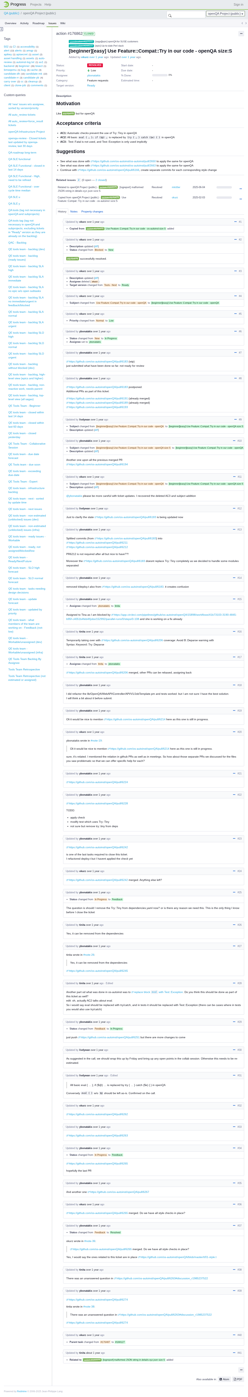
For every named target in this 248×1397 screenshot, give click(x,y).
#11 (240, 476)
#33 (240, 1126)
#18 (240, 685)
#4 (240, 296)
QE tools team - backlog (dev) (26, 249)
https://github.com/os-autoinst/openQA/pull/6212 (98, 547)
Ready (91, 85)
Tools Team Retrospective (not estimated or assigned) (27, 677)
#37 (240, 1225)
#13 (240, 529)
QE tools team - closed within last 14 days (26, 414)
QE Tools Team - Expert (22, 481)
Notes (74, 211)
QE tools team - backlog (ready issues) (23, 257)
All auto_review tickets (21, 114)
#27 (240, 946)
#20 (240, 731)
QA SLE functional (19, 159)
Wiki (62, 23)
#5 (240, 313)
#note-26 (88, 954)
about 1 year (93, 1352)
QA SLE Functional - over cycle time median (23, 188)
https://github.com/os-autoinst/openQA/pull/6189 (98, 402)
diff (96, 246)
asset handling (13, 58)
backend (9, 65)
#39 (240, 1290)
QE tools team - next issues (25, 509)
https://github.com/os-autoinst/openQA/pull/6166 (109, 169)
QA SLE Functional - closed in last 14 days (26, 167)
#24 (240, 871)
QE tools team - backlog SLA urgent (26, 324)
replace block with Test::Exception (158, 992)
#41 (240, 1352)
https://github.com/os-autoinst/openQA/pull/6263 (98, 1135)
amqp (29, 50)
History (62, 211)
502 (6, 46)
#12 (240, 508)
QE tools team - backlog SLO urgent (26, 355)
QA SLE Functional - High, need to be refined (24, 178)
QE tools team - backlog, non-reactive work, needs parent (26, 386)
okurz (85, 57)
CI (14, 46)
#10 (240, 440)
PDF (239, 1379)
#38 (240, 1269)
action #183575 (108, 187)
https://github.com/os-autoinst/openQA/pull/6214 (135, 719)
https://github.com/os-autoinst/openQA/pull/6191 (98, 398)
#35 (240, 1183)
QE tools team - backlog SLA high (26, 268)
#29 (240, 1021)
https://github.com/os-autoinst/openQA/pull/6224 (98, 782)
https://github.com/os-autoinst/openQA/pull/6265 (98, 1163)
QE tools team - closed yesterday (22, 435)
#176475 (68, 113)
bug (23, 69)
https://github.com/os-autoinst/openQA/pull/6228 (98, 803)
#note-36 (89, 1241)
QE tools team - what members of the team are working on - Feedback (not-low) (25, 625)
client (7, 85)
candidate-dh (12, 73)
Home (16, 4)
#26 (240, 924)
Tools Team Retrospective (24, 669)
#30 (240, 1049)
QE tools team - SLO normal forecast (25, 580)
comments (37, 85)
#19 (240, 710)
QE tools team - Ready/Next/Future (20, 559)
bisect (39, 65)
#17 (240, 657)
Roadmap (39, 23)
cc (22, 81)
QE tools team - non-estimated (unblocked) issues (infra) (27, 527)
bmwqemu (10, 69)
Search (169, 14)
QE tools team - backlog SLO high (26, 334)
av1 (41, 62)
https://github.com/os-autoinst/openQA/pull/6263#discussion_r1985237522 (162, 1278)
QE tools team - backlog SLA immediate (26, 278)
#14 (240, 577)
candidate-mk (34, 73)
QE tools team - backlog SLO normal (26, 345)
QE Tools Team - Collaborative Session (27, 445)
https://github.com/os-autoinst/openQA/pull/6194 (98, 464)
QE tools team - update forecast (22, 600)
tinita (82, 631)
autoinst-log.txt (25, 62)
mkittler (176, 187)
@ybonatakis (74, 495)
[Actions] (241, 189)
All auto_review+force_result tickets (25, 123)
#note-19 (96, 740)
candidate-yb (31, 77)
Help (48, 4)
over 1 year (96, 57)
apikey (8, 54)
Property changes (92, 211)
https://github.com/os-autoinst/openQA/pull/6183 (98, 361)
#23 (240, 838)
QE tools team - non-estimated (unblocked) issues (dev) (27, 517)
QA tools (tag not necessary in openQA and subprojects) (26, 212)
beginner (24, 65)
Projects (35, 4)
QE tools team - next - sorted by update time (26, 500)
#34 (240, 1148)
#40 (240, 1335)
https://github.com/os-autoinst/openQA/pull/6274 (98, 1299)
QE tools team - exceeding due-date (24, 473)
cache (34, 69)
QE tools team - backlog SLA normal (26, 313)
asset (35, 54)
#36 (240, 1204)
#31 (240, 1075)
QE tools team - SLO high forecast (24, 569)
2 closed (101, 180)
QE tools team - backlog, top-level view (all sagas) (26, 397)
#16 (240, 631)
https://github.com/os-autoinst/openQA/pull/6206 (133, 640)
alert (6, 50)
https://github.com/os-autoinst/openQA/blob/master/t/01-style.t (178, 1257)
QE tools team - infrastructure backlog (26, 490)
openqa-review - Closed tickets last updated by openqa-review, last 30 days (27, 142)
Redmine (22, 1391)
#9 (240, 419)
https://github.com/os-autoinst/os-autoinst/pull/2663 (124, 165)
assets (30, 58)
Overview (10, 23)
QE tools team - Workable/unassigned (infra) (25, 650)
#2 (240, 239)
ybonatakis (93, 75)
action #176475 (110, 197)
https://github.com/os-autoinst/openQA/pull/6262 (98, 1114)
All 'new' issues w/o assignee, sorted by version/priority (26, 106)
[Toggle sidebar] (1, 29)
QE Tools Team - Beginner (24, 405)
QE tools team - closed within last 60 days (26, 424)
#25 (240, 892)
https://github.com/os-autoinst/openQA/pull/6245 (98, 970)
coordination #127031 (81, 41)
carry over (10, 81)
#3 (240, 271)
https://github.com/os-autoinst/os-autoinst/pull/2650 (124, 161)
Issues (52, 23)
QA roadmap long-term (22, 152)
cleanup (33, 81)
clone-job (20, 85)
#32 (240, 1105)
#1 (240, 221)
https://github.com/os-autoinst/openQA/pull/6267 (119, 1191)
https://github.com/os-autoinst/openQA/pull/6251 (110, 1037)
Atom (226, 1379)
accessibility (27, 46)
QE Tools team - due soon (24, 464)
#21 (240, 773)
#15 (240, 599)
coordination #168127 (81, 45)
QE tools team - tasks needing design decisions (26, 590)
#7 (240, 352)
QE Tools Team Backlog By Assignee (24, 660)
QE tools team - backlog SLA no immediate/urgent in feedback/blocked (26, 301)
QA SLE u (14, 197)
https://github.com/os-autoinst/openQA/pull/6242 (98, 847)
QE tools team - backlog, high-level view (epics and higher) (27, 376)
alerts (18, 50)
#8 (240, 378)
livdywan (84, 419)
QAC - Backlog (17, 242)
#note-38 (88, 1306)
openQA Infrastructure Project (26, 131)
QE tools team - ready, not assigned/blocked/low (24, 548)
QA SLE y (14, 203)
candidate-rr (11, 77)
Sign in (238, 4)
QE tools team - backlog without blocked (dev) (23, 365)
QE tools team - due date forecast (23, 456)
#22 (240, 794)
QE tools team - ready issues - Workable (27, 538)
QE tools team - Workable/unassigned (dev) (25, 640)
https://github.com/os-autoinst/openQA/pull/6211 (98, 542)
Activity (24, 23)
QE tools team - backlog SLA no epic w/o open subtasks (26, 289)
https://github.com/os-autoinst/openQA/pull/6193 (98, 407)
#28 (240, 983)
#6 (240, 331)
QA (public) (11, 13)
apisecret (22, 54)
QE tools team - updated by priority (25, 611)
